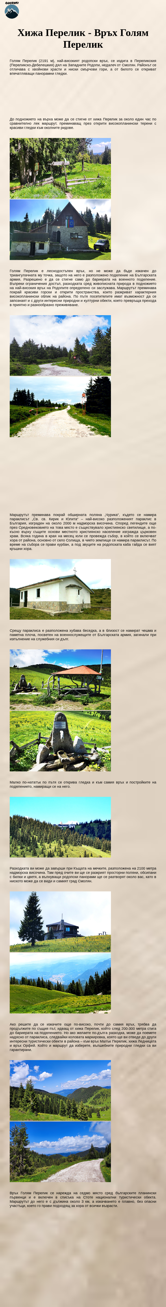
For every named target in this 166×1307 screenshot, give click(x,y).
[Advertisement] (83, 474)
